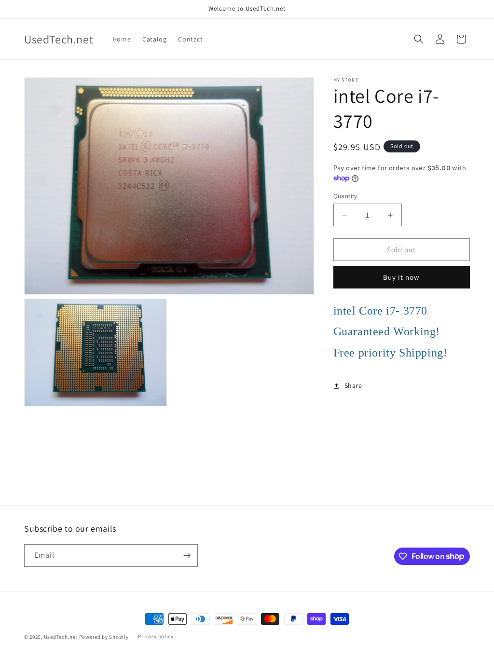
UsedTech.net (61, 636)
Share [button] (353, 385)
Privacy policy (156, 636)
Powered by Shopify (104, 636)
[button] (418, 39)
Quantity (345, 196)
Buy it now (401, 277)
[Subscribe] (186, 555)
